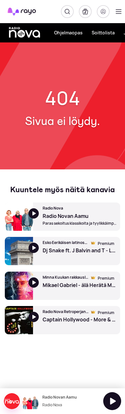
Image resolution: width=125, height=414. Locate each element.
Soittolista (103, 33)
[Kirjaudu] (103, 11)
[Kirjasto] (85, 11)
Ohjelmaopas (68, 33)
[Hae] (67, 11)
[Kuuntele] (112, 401)
